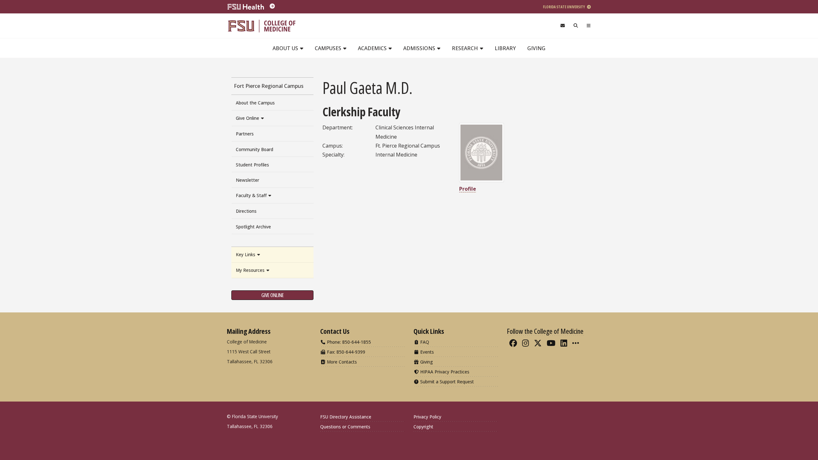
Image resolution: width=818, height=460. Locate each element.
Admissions (419, 48)
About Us (286, 48)
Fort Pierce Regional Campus (269, 85)
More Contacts (341, 362)
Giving (536, 48)
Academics (373, 48)
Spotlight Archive (253, 227)
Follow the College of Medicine (545, 331)
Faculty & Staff (252, 195)
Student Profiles (252, 165)
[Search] (576, 25)
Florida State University (564, 7)
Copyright (423, 427)
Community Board (254, 149)
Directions (246, 211)
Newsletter (247, 180)
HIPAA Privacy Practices (444, 372)
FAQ (424, 342)
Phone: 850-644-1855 (348, 342)
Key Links (246, 254)
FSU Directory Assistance (345, 417)
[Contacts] (562, 25)
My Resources (251, 270)
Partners (245, 134)
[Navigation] (589, 25)
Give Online (248, 118)
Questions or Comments (345, 427)
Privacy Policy (427, 417)
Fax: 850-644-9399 (345, 352)
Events (426, 352)
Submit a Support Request (446, 382)
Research (465, 48)
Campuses (329, 48)
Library (505, 48)
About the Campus (255, 103)
